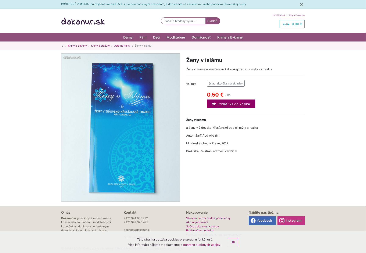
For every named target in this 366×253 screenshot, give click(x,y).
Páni (142, 37)
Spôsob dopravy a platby (202, 226)
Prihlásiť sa (279, 15)
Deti (156, 37)
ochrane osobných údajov (201, 244)
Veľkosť (191, 84)
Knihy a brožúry (100, 45)
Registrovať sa (296, 15)
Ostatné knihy (122, 45)
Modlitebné (175, 37)
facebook (264, 220)
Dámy (128, 37)
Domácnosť (201, 37)
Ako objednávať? (197, 222)
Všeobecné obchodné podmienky (208, 218)
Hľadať (212, 21)
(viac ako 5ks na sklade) (226, 83)
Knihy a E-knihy (230, 37)
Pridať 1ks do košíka (233, 104)
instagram (294, 220)
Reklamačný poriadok (200, 230)
